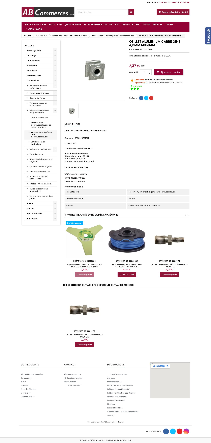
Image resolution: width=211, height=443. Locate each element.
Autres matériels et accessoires (38, 177)
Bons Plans (32, 218)
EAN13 (67, 178)
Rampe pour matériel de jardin (41, 197)
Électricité (32, 70)
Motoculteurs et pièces (40, 149)
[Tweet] (146, 98)
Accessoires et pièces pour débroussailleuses (41, 134)
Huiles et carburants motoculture (39, 189)
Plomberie (32, 65)
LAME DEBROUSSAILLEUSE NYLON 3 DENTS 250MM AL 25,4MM (84, 265)
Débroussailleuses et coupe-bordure (39, 111)
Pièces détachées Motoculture (38, 86)
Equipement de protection (38, 142)
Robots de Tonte (37, 98)
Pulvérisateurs (36, 154)
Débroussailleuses (39, 117)
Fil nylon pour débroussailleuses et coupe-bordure (41, 125)
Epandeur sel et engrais (41, 166)
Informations (115, 364)
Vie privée (112, 422)
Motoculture (33, 80)
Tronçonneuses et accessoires (38, 104)
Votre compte (30, 364)
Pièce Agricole (34, 50)
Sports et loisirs (34, 213)
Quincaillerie (33, 60)
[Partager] (141, 98)
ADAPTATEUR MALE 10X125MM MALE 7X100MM (169, 265)
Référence (134, 49)
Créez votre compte (180, 2)
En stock (69, 181)
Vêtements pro (34, 75)
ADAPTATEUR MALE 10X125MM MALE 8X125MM (84, 335)
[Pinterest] (151, 98)
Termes (121, 422)
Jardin (30, 203)
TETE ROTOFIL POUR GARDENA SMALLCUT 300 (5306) (127, 265)
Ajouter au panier (168, 72)
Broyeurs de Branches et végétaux (41, 160)
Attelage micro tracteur (40, 183)
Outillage (31, 55)
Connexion (162, 2)
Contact (70, 364)
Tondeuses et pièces (39, 93)
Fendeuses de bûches (40, 171)
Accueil (29, 45)
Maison (30, 208)
